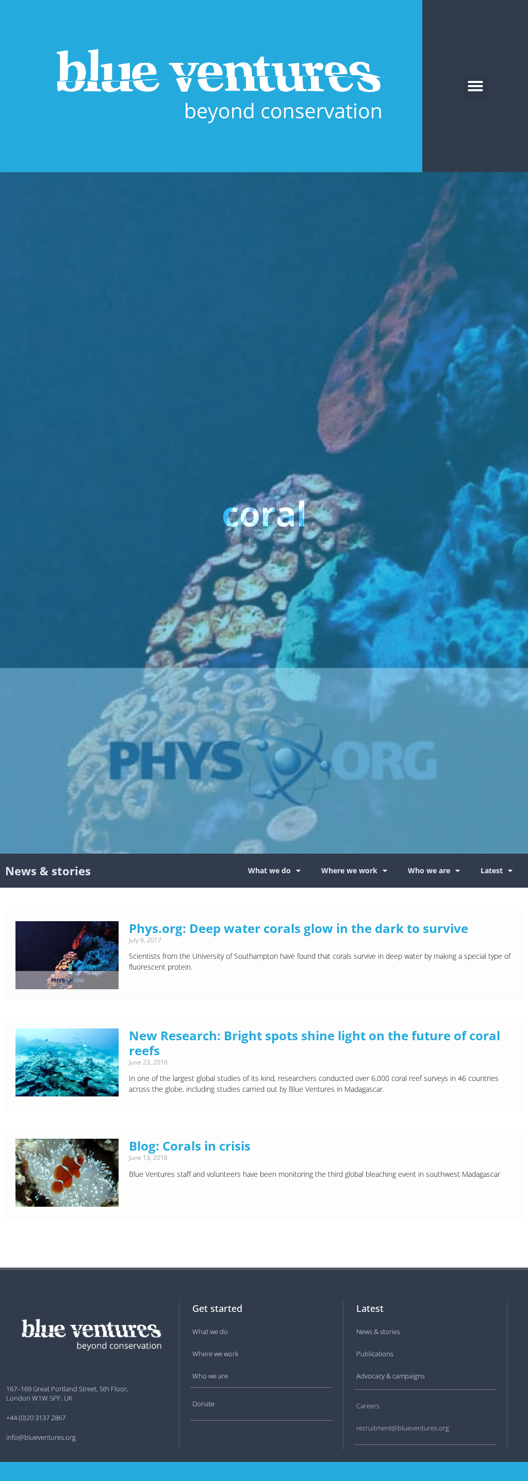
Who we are (429, 870)
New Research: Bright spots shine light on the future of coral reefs (314, 1043)
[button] (475, 86)
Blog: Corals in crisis (190, 1145)
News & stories (48, 871)
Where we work (349, 870)
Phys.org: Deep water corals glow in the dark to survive (298, 928)
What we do (269, 870)
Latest (492, 870)
